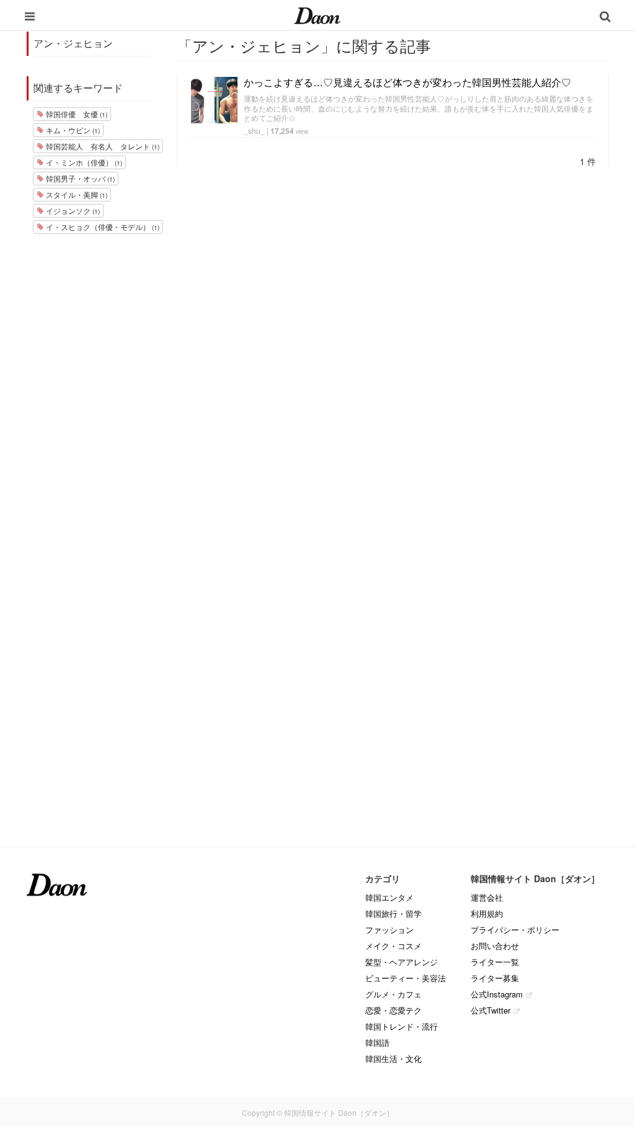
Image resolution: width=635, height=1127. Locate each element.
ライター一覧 (495, 962)
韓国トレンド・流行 (401, 1026)
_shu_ (254, 130)
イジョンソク (72, 210)
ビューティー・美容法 (405, 978)
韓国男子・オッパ (79, 178)
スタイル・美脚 (75, 194)
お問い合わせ (495, 946)
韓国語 (377, 1042)
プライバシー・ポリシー (515, 929)
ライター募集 (495, 978)
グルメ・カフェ (393, 994)
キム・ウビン (72, 130)
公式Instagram (497, 994)
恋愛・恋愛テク (393, 1010)
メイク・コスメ (393, 946)
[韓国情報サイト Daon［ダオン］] (317, 15)
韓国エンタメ (389, 897)
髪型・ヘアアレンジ (401, 962)
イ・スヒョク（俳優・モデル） (101, 226)
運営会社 (487, 897)
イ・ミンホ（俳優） (83, 162)
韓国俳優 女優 (75, 113)
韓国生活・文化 (393, 1058)
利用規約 (487, 913)
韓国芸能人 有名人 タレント (101, 146)
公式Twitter (490, 1010)
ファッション (389, 929)
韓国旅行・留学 (393, 913)
